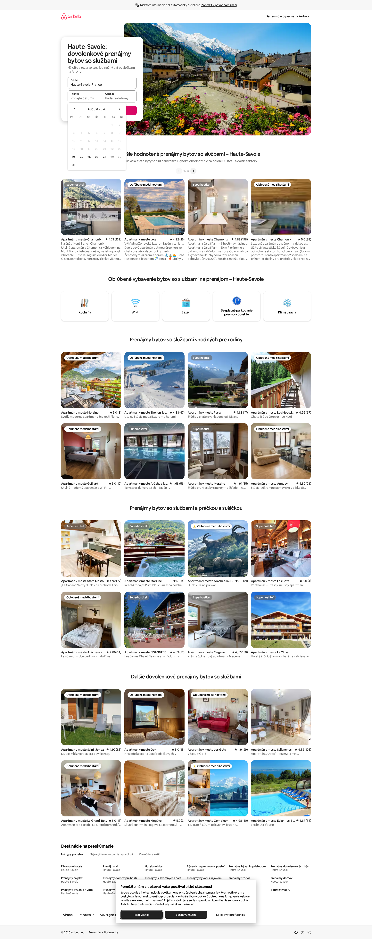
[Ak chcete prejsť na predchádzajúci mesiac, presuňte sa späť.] (74, 109)
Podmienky (111, 932)
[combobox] (102, 84)
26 (89, 157)
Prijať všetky (141, 915)
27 (96, 157)
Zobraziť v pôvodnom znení (219, 5)
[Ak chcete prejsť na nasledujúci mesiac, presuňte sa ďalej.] (119, 109)
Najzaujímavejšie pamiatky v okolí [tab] (111, 854)
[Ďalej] (193, 171)
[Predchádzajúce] (179, 171)
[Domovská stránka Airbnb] (71, 16)
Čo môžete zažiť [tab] (149, 854)
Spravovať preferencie (230, 915)
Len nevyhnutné (186, 915)
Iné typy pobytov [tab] (72, 854)
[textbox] (85, 98)
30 (119, 157)
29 (112, 157)
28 (104, 157)
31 (73, 165)
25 (81, 157)
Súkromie (95, 932)
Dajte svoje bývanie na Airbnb (287, 16)
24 (73, 157)
